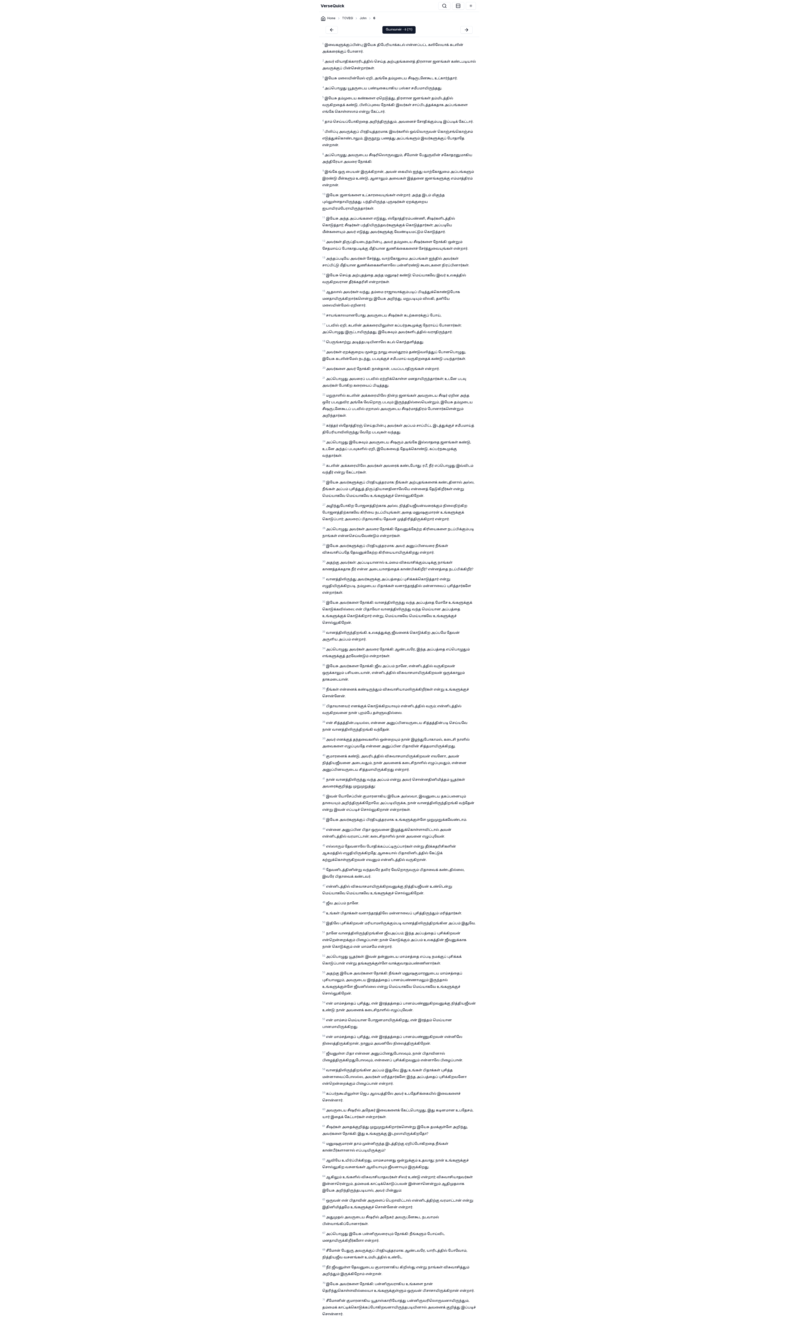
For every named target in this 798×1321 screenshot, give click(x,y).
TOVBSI (347, 18)
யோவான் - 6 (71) (399, 30)
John (363, 18)
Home (331, 18)
